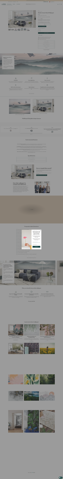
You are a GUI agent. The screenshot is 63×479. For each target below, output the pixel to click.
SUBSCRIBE (36, 246)
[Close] (40, 230)
